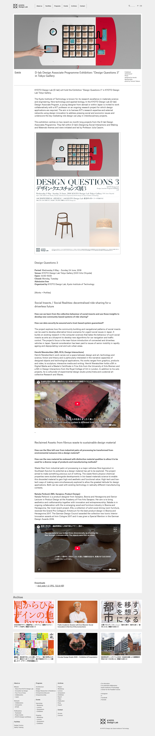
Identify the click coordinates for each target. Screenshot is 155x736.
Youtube (103, 699)
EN (141, 5)
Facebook (104, 697)
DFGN (17, 707)
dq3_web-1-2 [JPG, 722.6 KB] (50, 586)
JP (137, 5)
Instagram (104, 693)
